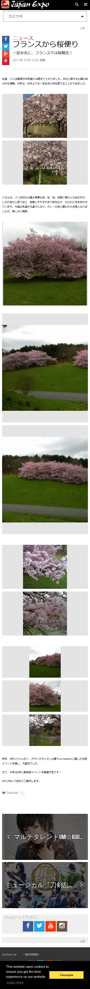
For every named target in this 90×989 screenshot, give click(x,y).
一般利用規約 (30, 955)
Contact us (9, 955)
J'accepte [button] (66, 975)
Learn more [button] (15, 982)
